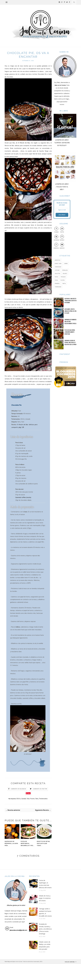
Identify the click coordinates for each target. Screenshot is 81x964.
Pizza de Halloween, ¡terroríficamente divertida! (70, 332)
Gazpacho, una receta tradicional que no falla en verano (71, 300)
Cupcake (57, 270)
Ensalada (65, 270)
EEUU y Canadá (21, 799)
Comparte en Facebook (18, 789)
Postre (32, 799)
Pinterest (62, 240)
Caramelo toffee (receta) (23, 497)
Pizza (56, 280)
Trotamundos (43, 799)
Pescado (63, 277)
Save (29, 793)
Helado (65, 273)
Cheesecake (58, 267)
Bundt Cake (58, 263)
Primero (57, 283)
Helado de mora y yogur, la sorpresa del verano (44, 898)
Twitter (62, 232)
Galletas (57, 273)
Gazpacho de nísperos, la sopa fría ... (11, 843)
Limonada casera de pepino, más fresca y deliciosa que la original (71, 342)
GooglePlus (56, 248)
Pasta (56, 277)
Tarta (36, 799)
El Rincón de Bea (24, 143)
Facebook (56, 232)
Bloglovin (62, 248)
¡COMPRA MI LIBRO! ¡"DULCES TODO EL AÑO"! (62, 186)
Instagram (56, 240)
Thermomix (58, 287)
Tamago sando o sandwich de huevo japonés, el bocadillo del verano (45, 912)
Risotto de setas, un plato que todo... (43, 843)
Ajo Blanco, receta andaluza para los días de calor (71, 311)
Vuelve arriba (70, 962)
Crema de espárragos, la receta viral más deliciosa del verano (45, 884)
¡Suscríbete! (61, 215)
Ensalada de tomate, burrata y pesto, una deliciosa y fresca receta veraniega (45, 929)
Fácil (28, 799)
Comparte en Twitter (40, 789)
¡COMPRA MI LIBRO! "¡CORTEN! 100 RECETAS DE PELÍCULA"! (62, 142)
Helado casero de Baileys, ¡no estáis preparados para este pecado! (44, 945)
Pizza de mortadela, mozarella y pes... (28, 843)
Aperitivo (57, 260)
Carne (66, 263)
